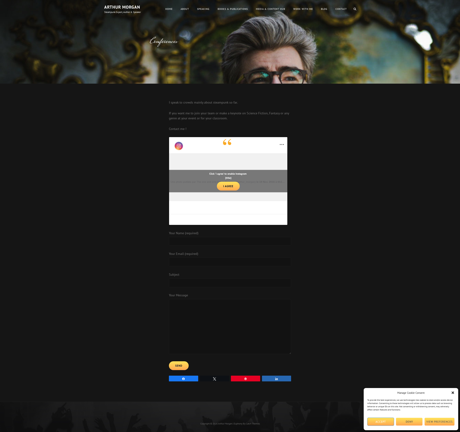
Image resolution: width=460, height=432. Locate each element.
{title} (228, 177)
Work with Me (303, 9)
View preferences (439, 421)
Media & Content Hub (270, 9)
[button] (453, 392)
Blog (324, 9)
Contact (341, 9)
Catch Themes (253, 423)
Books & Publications (233, 9)
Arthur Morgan (122, 7)
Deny (409, 421)
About (185, 9)
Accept (381, 421)
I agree (228, 186)
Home (168, 9)
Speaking (203, 9)
